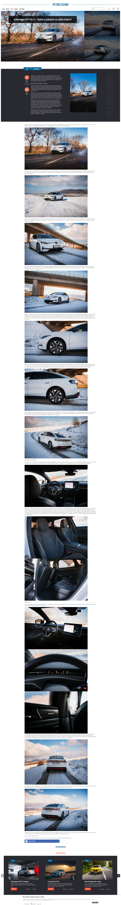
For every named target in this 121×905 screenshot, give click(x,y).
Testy (12, 9)
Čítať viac (14, 889)
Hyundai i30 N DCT (53, 881)
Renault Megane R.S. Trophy (93, 881)
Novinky (7, 9)
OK (95, 902)
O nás (3, 9)
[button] (118, 875)
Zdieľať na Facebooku (31, 841)
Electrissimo (21, 9)
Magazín (16, 9)
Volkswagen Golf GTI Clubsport (20, 881)
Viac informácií (51, 900)
